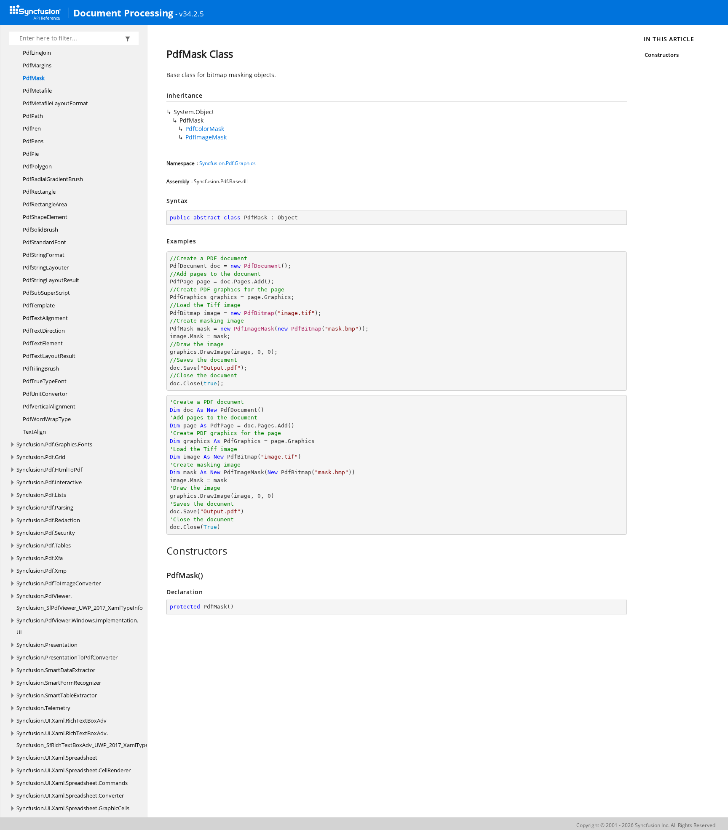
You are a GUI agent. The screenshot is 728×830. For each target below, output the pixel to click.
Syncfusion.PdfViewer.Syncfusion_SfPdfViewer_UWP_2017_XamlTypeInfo (79, 601)
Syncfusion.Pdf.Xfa (39, 558)
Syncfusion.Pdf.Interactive (49, 482)
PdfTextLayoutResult (49, 356)
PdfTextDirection (44, 330)
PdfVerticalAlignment (49, 406)
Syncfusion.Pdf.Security (45, 532)
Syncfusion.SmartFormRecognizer (58, 682)
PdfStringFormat (43, 255)
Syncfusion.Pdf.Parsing (44, 507)
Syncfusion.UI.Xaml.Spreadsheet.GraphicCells (72, 808)
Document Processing (123, 12)
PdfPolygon (37, 166)
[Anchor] (162, 550)
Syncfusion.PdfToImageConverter (58, 583)
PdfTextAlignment (45, 318)
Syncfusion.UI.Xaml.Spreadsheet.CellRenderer (73, 770)
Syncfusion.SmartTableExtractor (56, 695)
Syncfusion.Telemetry (43, 708)
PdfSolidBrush (40, 229)
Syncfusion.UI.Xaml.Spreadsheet (56, 757)
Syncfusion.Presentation (47, 645)
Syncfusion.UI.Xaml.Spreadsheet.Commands (72, 783)
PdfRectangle (39, 191)
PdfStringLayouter (46, 267)
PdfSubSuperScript (46, 292)
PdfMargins (37, 65)
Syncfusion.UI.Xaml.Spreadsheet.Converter (70, 795)
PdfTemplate (39, 305)
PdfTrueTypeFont (45, 381)
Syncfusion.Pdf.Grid (40, 457)
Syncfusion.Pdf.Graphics (227, 163)
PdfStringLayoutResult (51, 280)
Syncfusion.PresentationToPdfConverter (67, 657)
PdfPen (32, 128)
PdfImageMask (206, 137)
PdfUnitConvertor (45, 394)
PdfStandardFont (44, 242)
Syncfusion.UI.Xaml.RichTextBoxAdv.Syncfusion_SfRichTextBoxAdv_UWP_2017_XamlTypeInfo (87, 739)
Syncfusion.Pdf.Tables (43, 545)
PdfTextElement (43, 343)
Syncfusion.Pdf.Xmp (41, 570)
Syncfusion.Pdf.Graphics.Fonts (54, 444)
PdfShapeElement (45, 217)
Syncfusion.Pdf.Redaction (48, 520)
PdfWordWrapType (47, 419)
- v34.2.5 (189, 13)
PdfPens (33, 141)
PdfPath (33, 116)
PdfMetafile (37, 90)
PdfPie (31, 153)
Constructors (662, 55)
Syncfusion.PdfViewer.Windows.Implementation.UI (77, 626)
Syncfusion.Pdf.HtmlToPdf (49, 469)
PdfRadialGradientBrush (53, 179)
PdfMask (34, 78)
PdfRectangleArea (45, 204)
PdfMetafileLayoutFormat (55, 103)
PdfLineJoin (37, 52)
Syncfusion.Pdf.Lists (41, 495)
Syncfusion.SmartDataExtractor (55, 670)
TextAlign (34, 431)
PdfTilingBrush (41, 368)
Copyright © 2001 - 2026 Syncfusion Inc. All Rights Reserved (645, 825)
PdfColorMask (204, 129)
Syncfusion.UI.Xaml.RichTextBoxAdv (61, 720)
